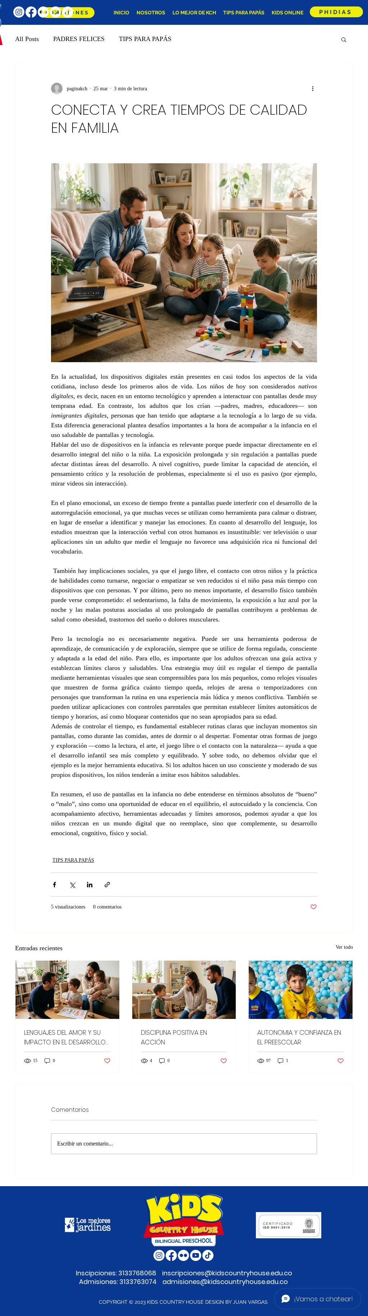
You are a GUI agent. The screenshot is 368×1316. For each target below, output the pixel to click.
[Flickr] (43, 12)
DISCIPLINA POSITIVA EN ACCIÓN (174, 1037)
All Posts (27, 38)
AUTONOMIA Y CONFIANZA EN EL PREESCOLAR (299, 1037)
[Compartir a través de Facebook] (54, 884)
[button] (343, 39)
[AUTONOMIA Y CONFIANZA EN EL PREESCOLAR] (301, 990)
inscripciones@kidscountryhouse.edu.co (227, 1273)
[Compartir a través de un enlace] (107, 884)
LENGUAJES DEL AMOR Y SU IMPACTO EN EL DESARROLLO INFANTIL (65, 1037)
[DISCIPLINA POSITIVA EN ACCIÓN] (184, 990)
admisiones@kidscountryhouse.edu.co (225, 1281)
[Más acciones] (312, 88)
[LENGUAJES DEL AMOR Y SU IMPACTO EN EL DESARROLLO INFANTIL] (67, 990)
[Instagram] (18, 12)
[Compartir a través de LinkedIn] (89, 884)
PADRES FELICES (79, 38)
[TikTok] (67, 12)
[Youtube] (55, 12)
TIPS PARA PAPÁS (145, 38)
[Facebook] (31, 12)
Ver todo (344, 947)
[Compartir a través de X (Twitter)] (72, 884)
